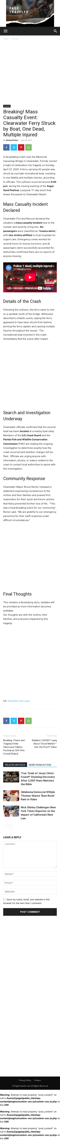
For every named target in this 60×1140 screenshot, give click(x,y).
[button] (5, 31)
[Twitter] (14, 147)
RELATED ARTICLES (15, 765)
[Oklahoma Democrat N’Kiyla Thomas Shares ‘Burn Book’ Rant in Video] (11, 795)
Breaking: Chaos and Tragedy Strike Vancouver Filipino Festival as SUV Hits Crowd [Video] (14, 747)
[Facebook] (6, 147)
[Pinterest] (21, 147)
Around (15, 38)
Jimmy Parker (12, 140)
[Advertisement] (30, 74)
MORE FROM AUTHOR (40, 765)
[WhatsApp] (28, 147)
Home (6, 38)
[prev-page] (5, 826)
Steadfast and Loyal (19, 700)
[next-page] (10, 826)
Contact (37, 1080)
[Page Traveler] (30, 13)
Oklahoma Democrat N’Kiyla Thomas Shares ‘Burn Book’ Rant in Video (38, 795)
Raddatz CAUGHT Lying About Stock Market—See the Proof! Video (44, 743)
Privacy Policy (25, 1080)
